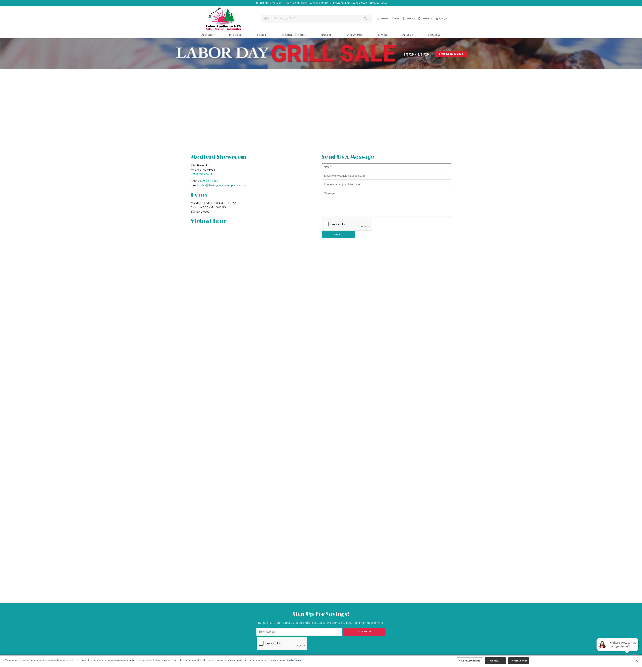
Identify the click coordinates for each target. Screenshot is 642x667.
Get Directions (200, 174)
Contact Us (434, 34)
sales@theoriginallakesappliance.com (222, 185)
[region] (321, 661)
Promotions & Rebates (293, 34)
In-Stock (261, 34)
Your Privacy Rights (469, 660)
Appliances (207, 34)
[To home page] (224, 19)
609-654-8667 (209, 180)
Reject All (495, 660)
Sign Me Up (364, 631)
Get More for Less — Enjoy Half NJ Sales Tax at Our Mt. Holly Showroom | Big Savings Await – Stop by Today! (323, 3)
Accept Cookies (519, 660)
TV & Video (235, 34)
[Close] (636, 660)
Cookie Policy (294, 660)
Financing (326, 34)
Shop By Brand (355, 34)
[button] (378, 19)
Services (382, 34)
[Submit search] (365, 19)
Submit (338, 234)
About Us (407, 34)
